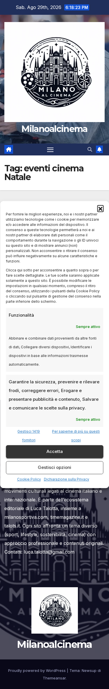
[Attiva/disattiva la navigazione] (50, 150)
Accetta (55, 451)
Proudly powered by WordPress (37, 670)
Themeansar (54, 678)
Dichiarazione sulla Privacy (66, 479)
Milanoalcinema (54, 129)
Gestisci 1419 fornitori (28, 435)
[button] (100, 208)
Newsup (89, 670)
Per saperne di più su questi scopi (76, 435)
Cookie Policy (29, 479)
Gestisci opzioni (54, 467)
